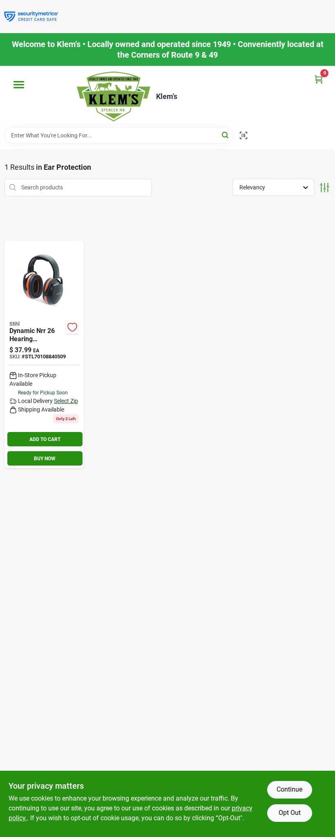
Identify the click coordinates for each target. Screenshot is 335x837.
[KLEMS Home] (113, 97)
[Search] (226, 135)
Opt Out (290, 813)
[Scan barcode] (243, 135)
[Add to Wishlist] (72, 327)
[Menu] (18, 84)
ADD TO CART (44, 439)
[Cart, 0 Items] (319, 79)
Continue (289, 789)
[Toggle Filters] (324, 187)
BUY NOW (45, 458)
